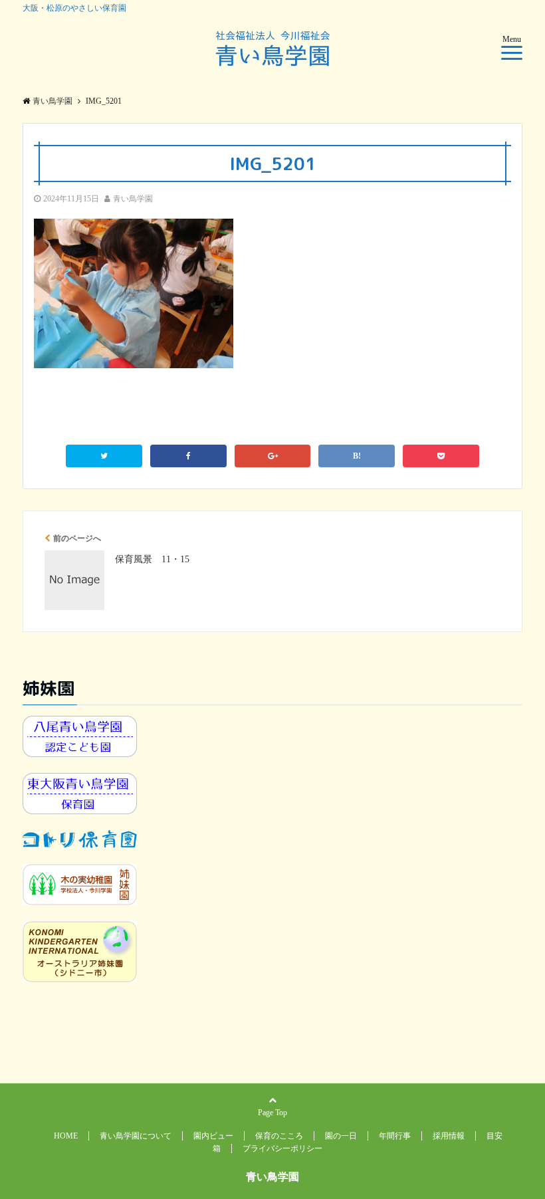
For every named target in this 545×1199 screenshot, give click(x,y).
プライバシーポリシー (282, 1148)
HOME (66, 1136)
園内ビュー (213, 1136)
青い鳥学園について (135, 1136)
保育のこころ (279, 1136)
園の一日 (341, 1136)
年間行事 (395, 1136)
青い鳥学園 (133, 198)
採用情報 (449, 1136)
